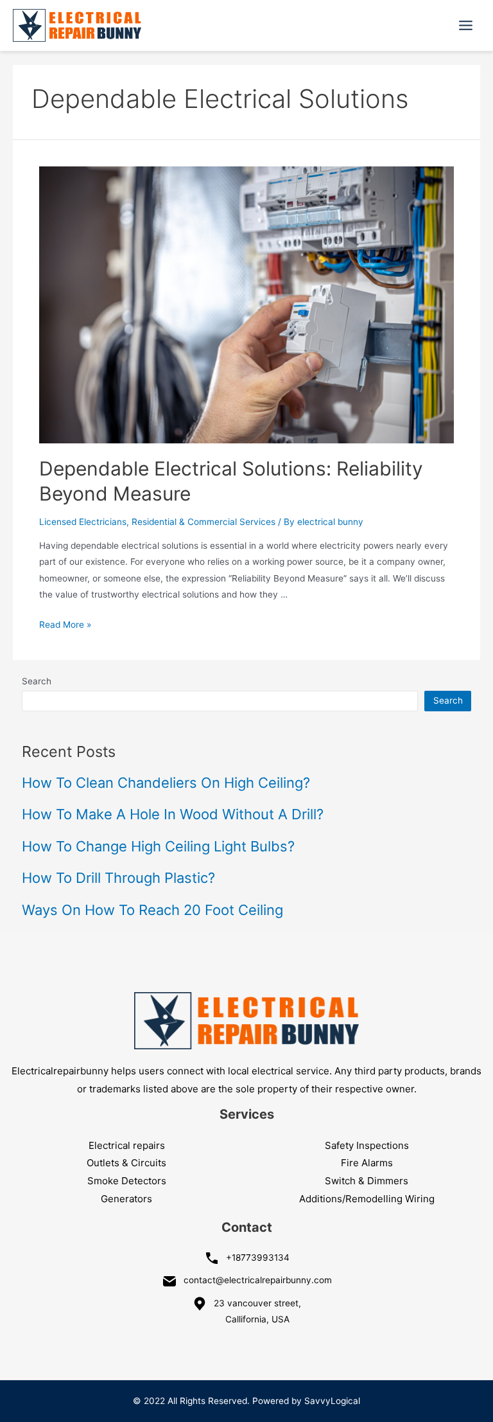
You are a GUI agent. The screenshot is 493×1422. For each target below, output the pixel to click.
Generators (126, 1199)
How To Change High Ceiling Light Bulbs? (158, 846)
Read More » (65, 624)
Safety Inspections (367, 1145)
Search (36, 681)
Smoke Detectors (126, 1181)
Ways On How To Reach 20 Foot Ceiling (152, 910)
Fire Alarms (367, 1163)
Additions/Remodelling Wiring (367, 1199)
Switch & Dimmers (366, 1181)
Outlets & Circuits (126, 1163)
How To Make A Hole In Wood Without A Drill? (173, 814)
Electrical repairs (127, 1145)
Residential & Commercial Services (203, 522)
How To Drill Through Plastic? (118, 877)
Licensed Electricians (82, 522)
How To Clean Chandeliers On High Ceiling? (166, 782)
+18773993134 (258, 1257)
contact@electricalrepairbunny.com (258, 1280)
